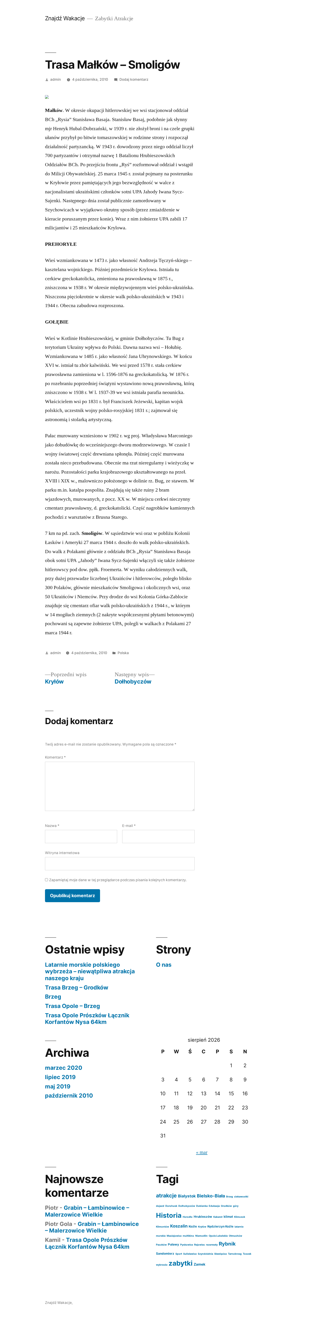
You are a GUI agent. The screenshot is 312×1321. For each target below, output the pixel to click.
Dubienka (202, 1205)
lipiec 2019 (60, 1077)
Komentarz (55, 757)
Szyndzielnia (205, 1253)
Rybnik (227, 1244)
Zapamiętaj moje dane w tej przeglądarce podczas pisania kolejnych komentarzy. (118, 880)
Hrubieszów (203, 1216)
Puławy (173, 1244)
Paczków (161, 1244)
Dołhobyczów (186, 1205)
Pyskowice (186, 1244)
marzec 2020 (63, 1067)
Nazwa (52, 826)
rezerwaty (212, 1244)
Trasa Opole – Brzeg (72, 1005)
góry (235, 1205)
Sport (178, 1253)
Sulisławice (190, 1253)
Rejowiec (199, 1244)
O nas (164, 964)
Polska (123, 653)
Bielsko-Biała (211, 1196)
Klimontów (162, 1226)
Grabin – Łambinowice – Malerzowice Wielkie (87, 1211)
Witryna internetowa (62, 853)
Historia (169, 1215)
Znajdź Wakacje (65, 18)
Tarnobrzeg (235, 1253)
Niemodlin (201, 1235)
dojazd (160, 1205)
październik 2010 (69, 1095)
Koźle (193, 1226)
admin (55, 79)
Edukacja (214, 1205)
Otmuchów (235, 1235)
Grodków (226, 1205)
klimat (228, 1216)
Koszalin (179, 1225)
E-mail (129, 826)
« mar (201, 1152)
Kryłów (202, 1226)
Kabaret (217, 1216)
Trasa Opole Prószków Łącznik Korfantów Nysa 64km (87, 1019)
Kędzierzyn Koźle (220, 1226)
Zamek (199, 1264)
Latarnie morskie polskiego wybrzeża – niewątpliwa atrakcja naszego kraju (90, 971)
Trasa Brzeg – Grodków (76, 987)
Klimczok (239, 1216)
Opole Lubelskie (218, 1235)
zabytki (181, 1263)
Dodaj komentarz (133, 79)
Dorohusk (171, 1205)
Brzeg (53, 996)
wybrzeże (161, 1264)
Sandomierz (165, 1253)
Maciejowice (174, 1235)
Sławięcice (220, 1253)
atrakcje (166, 1195)
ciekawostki (241, 1196)
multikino (188, 1235)
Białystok (187, 1196)
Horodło (188, 1216)
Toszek (247, 1253)
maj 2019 (57, 1086)
